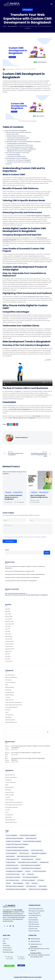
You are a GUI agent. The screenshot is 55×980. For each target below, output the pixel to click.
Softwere (8, 883)
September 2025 (9, 624)
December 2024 (9, 641)
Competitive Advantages (13, 154)
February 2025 (8, 636)
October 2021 (8, 661)
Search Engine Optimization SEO (13, 705)
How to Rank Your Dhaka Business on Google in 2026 (19, 571)
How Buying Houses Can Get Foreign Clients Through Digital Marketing (24, 574)
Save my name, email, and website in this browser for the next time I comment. (25, 537)
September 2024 (9, 649)
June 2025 (7, 626)
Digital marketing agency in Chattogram (26, 856)
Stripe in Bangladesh (18, 883)
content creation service (37, 850)
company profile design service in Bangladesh (17, 844)
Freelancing (8, 690)
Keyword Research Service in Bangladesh (31, 868)
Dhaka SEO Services (24, 853)
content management (11, 853)
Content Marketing (10, 682)
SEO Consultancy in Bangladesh (30, 877)
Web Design (8, 492)
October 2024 (8, 646)
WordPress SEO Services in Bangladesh (38, 889)
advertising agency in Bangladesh (28, 835)
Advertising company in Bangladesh (14, 838)
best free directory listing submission (15, 593)
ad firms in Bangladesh (11, 835)
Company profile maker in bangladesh (15, 847)
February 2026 (8, 616)
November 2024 (9, 644)
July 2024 (7, 654)
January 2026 (8, 619)
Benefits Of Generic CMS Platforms (16, 136)
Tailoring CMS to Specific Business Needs (18, 138)
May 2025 (7, 629)
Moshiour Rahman (9, 69)
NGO (23, 874)
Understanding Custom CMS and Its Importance (18, 132)
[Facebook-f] (4, 926)
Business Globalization (11, 677)
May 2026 (7, 609)
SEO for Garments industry (12, 880)
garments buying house (27, 859)
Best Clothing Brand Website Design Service (39, 496)
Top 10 (6, 712)
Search (7, 550)
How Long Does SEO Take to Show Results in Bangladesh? (21, 580)
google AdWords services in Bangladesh (27, 862)
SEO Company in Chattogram (13, 877)
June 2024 (7, 656)
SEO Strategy (41, 880)
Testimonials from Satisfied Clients (16, 156)
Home (4, 26)
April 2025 (7, 631)
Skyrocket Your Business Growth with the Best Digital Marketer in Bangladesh (26, 595)
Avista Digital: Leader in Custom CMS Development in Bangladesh (23, 141)
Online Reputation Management (13, 702)
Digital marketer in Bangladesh (39, 853)
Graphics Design (9, 695)
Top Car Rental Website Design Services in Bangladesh (13, 497)
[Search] (47, 732)
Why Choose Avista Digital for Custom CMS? (17, 152)
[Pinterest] (13, 926)
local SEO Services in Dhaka (12, 874)
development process (34, 296)
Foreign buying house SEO (12, 859)
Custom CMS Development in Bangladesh (15, 130)
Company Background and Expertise (16, 143)
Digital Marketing (9, 687)
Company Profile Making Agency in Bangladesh (17, 850)
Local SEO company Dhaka (39, 871)
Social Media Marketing (11, 707)
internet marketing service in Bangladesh (30, 865)
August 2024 (8, 651)
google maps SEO (44, 862)
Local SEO (7, 697)
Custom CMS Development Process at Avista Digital (19, 147)
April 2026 (7, 611)
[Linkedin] (10, 926)
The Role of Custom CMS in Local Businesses (19, 162)
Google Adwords (9, 692)
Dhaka (6, 685)
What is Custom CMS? (13, 134)
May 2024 (7, 659)
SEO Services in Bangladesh (28, 880)
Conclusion (8, 164)
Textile (27, 883)
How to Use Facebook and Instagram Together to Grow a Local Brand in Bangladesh (25, 567)
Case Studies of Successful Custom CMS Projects (20, 145)
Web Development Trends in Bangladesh (16, 158)
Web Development (27, 9)
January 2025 (8, 639)
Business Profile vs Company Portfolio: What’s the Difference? (22, 577)
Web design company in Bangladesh (14, 886)
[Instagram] (7, 926)
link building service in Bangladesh (14, 871)
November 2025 (9, 621)
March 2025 (8, 634)
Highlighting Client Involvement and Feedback (19, 151)
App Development (10, 675)
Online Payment (9, 700)
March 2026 (8, 614)
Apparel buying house (31, 838)
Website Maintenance (11, 722)
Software (7, 710)
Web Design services (31, 886)
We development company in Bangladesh (16, 889)
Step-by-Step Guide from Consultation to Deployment (21, 149)
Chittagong (8, 680)
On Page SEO (30, 874)
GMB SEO (38, 859)
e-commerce (39, 395)
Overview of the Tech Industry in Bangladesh (19, 160)
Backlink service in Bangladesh (13, 841)
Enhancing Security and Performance (17, 139)
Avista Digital (6, 241)
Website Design (42, 886)
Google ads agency (10, 862)
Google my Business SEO (12, 865)
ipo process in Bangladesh (12, 868)
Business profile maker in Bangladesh (32, 841)
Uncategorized (9, 715)
